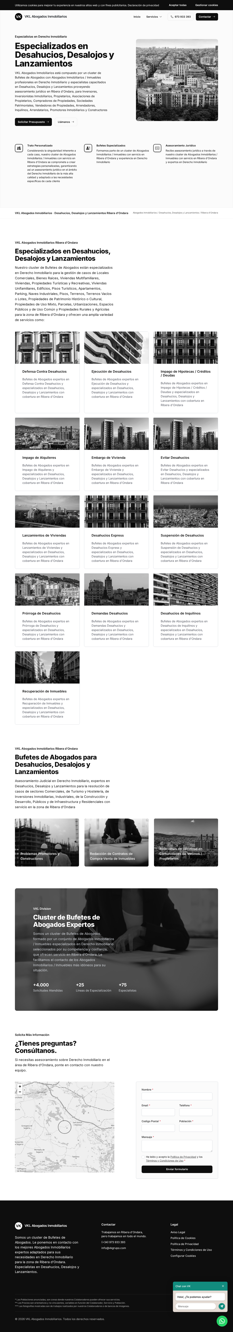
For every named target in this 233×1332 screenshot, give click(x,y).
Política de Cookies (183, 1238)
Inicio (137, 16)
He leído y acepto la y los (174, 1158)
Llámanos (64, 121)
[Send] (222, 1306)
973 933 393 (183, 16)
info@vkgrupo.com (113, 1248)
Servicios (152, 16)
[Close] (223, 1286)
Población (186, 1121)
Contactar (205, 16)
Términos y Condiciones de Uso (164, 1160)
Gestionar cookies (206, 5)
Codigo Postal (151, 1121)
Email (146, 1105)
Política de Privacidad (183, 1156)
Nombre (147, 1089)
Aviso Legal (178, 1232)
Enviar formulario (177, 1169)
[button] (64, 1127)
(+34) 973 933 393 (113, 1242)
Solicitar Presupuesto (31, 121)
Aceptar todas (178, 5)
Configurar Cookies (183, 1256)
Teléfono (185, 1105)
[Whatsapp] (222, 1321)
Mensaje (148, 1136)
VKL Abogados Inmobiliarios (45, 16)
